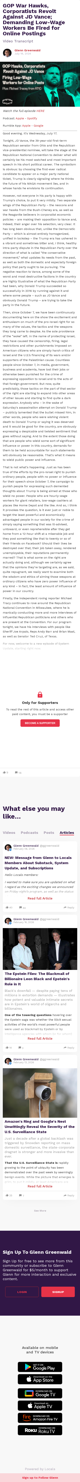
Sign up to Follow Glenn (40, 1477)
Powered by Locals (40, 1469)
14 (20, 773)
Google (38, 125)
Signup (58, 1292)
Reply (70, 907)
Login (22, 1292)
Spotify (31, 118)
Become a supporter (40, 723)
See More (40, 1210)
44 (24, 907)
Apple (19, 118)
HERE (40, 111)
